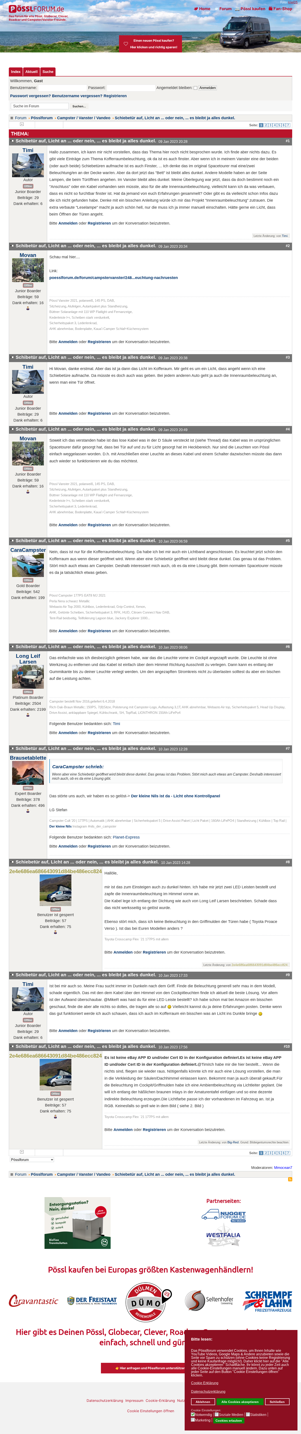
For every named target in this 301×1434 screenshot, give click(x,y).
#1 (288, 141)
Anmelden (68, 223)
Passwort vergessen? (30, 96)
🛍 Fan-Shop (280, 8)
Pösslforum (42, 118)
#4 (288, 429)
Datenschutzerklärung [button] (208, 1391)
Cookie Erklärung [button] (204, 1383)
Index (15, 71)
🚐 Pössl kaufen (250, 8)
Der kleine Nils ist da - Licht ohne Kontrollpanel (175, 796)
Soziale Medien (231, 1415)
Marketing (202, 1420)
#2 (288, 246)
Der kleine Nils (60, 826)
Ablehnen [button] (203, 1402)
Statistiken (258, 1415)
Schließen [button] (277, 1402)
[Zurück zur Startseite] (37, 9)
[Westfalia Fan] (223, 1234)
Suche (48, 71)
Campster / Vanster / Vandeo (83, 118)
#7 (288, 748)
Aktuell (31, 71)
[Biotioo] (78, 1222)
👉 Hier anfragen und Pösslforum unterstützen (150, 1368)
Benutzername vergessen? (77, 96)
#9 (288, 975)
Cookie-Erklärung (160, 1400)
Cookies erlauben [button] (229, 1420)
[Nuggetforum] (224, 1215)
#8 (288, 862)
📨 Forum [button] (223, 8)
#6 (288, 647)
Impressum (134, 1400)
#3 (288, 357)
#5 (288, 541)
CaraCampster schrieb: (78, 766)
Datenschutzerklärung (105, 1400)
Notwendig (203, 1415)
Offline (28, 186)
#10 (287, 1046)
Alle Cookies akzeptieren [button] (240, 1402)
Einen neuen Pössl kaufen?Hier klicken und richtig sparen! (153, 44)
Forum (20, 118)
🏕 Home (202, 8)
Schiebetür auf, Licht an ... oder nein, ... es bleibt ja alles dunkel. (175, 118)
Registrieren (115, 96)
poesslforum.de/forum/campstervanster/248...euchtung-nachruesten (113, 277)
